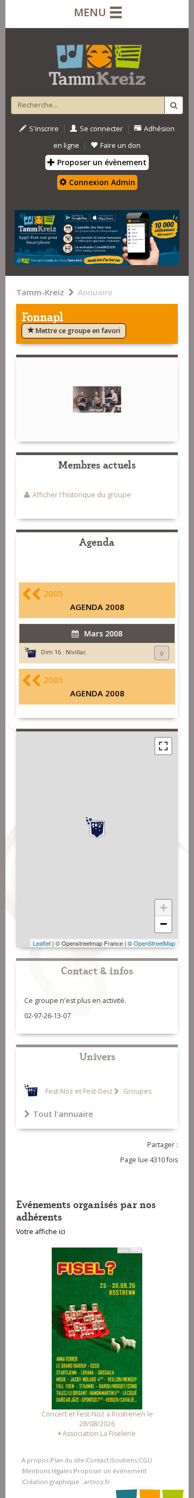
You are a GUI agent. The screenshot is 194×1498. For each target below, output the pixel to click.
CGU (145, 1460)
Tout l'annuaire (63, 1113)
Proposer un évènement (101, 162)
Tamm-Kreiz (40, 292)
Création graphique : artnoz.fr (66, 1481)
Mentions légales (47, 1471)
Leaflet (42, 943)
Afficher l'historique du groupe (81, 494)
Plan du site (67, 1460)
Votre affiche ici (40, 1231)
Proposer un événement (110, 1471)
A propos (35, 1460)
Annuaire (95, 292)
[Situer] (161, 653)
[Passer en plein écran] (163, 746)
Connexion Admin (101, 182)
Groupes (136, 1091)
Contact (97, 1460)
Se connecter (101, 128)
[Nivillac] (97, 828)
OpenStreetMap (154, 943)
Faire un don (120, 145)
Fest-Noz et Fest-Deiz (79, 1091)
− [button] (163, 924)
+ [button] (163, 907)
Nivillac (76, 652)
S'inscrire (44, 128)
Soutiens (124, 1460)
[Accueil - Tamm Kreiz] (97, 60)
